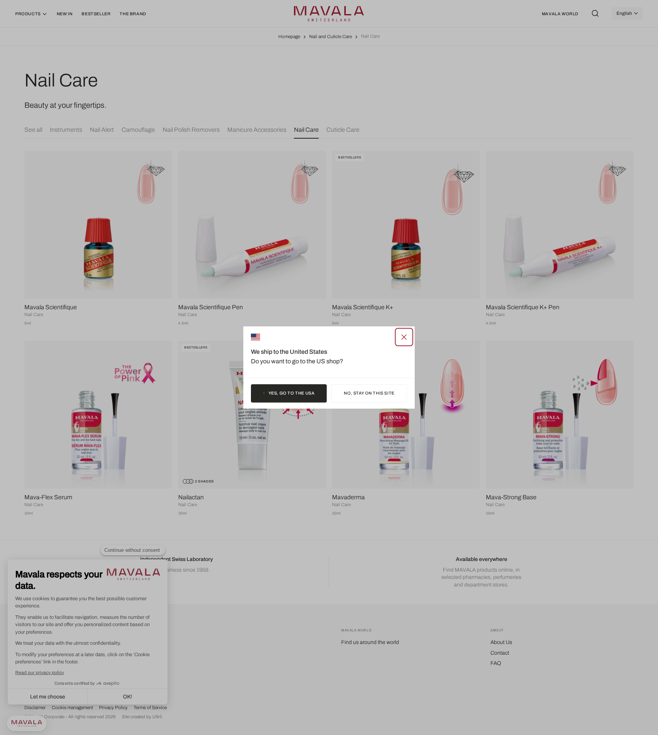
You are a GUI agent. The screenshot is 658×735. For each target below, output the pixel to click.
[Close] (404, 337)
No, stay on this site (369, 393)
